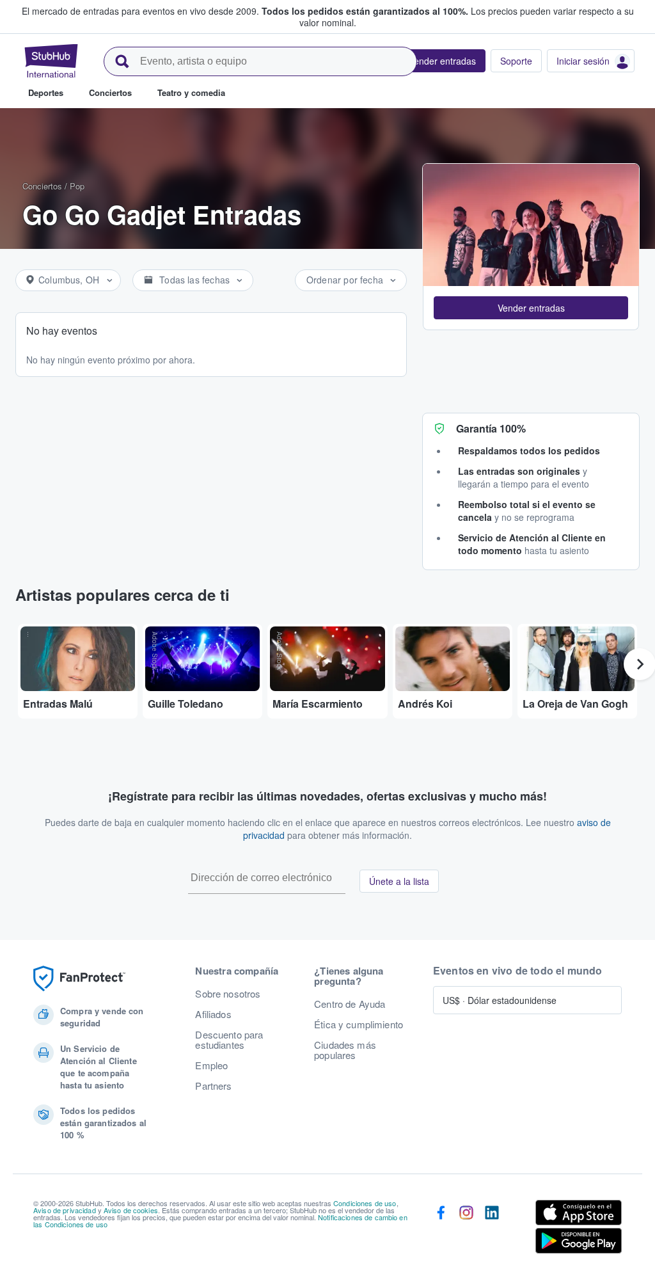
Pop (77, 186)
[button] (531, 307)
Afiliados (213, 1014)
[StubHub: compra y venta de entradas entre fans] (51, 61)
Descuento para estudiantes (229, 1040)
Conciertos (42, 186)
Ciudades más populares (345, 1050)
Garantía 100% (491, 428)
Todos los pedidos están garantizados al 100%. (365, 10)
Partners (213, 1086)
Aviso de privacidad (64, 1210)
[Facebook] (440, 1229)
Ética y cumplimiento (358, 1024)
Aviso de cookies (131, 1210)
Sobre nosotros (227, 994)
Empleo (211, 1065)
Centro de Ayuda (349, 1004)
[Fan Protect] (79, 979)
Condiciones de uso (365, 1203)
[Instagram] (466, 1229)
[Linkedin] (492, 1229)
